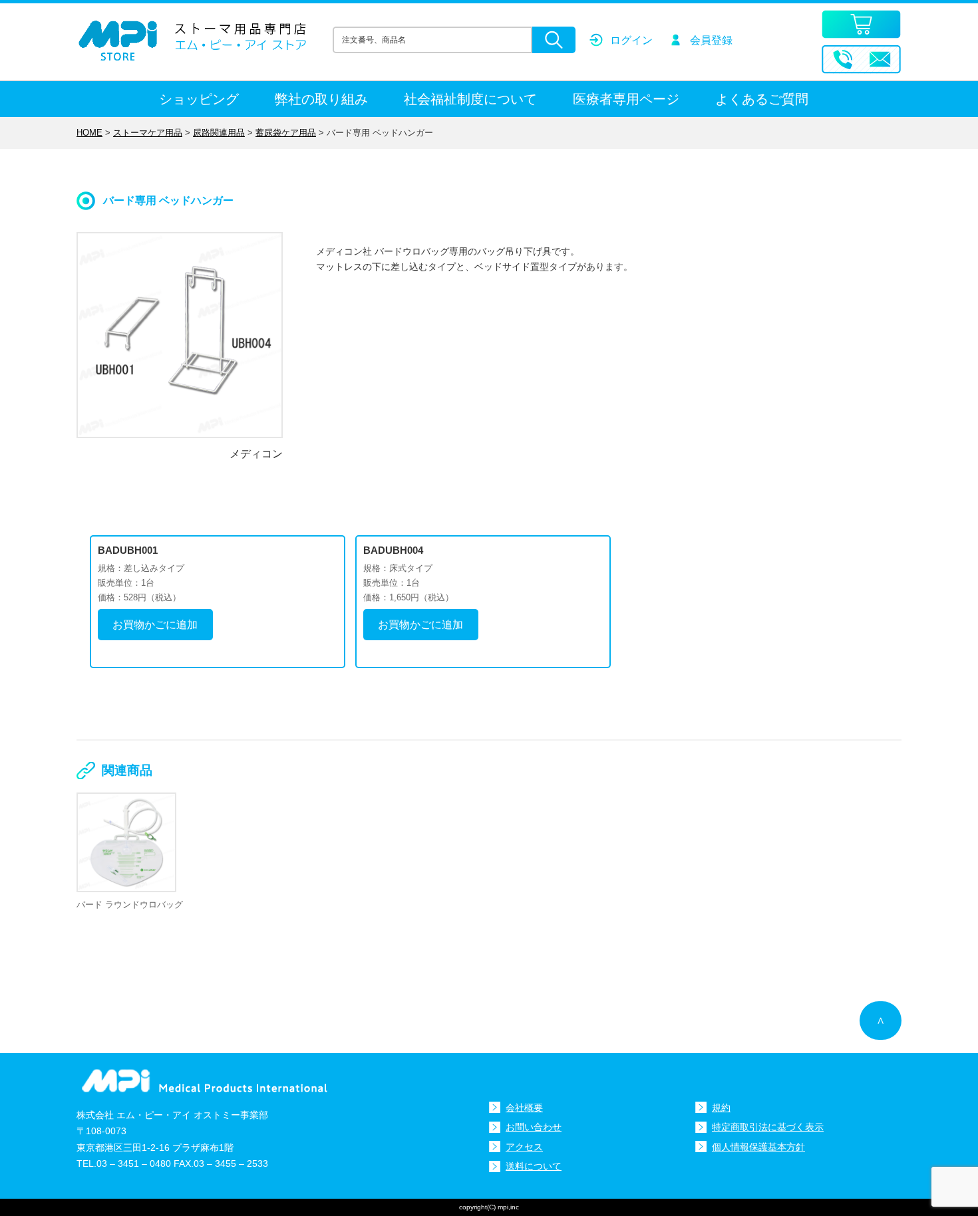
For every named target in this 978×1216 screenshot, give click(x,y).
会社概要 (524, 1107)
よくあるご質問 (761, 99)
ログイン (631, 40)
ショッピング (199, 99)
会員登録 (711, 40)
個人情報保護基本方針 (758, 1147)
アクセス (524, 1147)
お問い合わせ (534, 1127)
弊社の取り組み (321, 99)
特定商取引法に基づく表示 (768, 1127)
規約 (721, 1107)
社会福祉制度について (470, 99)
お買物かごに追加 (155, 624)
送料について (534, 1166)
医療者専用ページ (626, 99)
